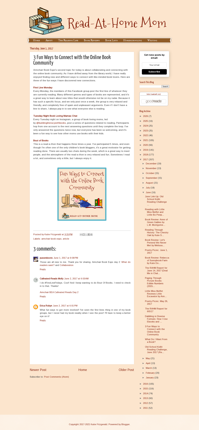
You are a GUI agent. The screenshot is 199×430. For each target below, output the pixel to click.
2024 (146, 126)
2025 (146, 121)
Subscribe (154, 71)
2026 (146, 116)
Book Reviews (92, 40)
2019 (146, 150)
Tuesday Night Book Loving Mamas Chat (55, 115)
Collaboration (66, 265)
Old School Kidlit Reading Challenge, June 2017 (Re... (156, 350)
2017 (146, 159)
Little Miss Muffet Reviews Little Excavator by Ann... (156, 294)
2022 (146, 135)
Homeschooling (132, 40)
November (151, 168)
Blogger (125, 424)
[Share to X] (86, 234)
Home (36, 40)
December (151, 163)
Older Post (126, 370)
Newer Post (38, 370)
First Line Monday (42, 87)
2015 (146, 388)
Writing (152, 40)
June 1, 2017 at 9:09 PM (65, 258)
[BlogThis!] (83, 234)
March (149, 368)
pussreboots (46, 258)
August (150, 183)
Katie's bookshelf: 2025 (154, 94)
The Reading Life (68, 40)
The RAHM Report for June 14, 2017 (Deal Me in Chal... (156, 271)
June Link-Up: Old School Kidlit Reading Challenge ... (156, 200)
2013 (146, 398)
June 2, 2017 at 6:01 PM (65, 305)
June (148, 192)
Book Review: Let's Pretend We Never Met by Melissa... (155, 243)
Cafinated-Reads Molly (51, 278)
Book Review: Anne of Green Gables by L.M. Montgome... (156, 222)
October (150, 173)
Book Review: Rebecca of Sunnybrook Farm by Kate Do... (157, 260)
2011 (146, 408)
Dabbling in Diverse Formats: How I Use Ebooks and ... (156, 319)
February (150, 373)
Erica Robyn (46, 305)
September (152, 178)
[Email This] (81, 234)
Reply (43, 269)
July (148, 187)
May (148, 358)
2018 (146, 154)
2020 (146, 145)
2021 (146, 140)
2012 (146, 403)
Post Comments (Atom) (56, 377)
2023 (146, 130)
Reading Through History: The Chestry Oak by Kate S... (156, 233)
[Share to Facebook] (88, 234)
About (49, 40)
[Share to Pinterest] (91, 234)
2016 (146, 384)
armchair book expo (51, 238)
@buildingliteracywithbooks (51, 123)
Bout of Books (40, 140)
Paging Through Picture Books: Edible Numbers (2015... (154, 282)
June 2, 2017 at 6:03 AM (76, 278)
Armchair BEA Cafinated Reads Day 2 (59, 292)
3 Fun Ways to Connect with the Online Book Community (155, 330)
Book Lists (111, 40)
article (66, 238)
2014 (146, 393)
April (148, 363)
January (150, 377)
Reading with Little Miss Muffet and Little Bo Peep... (154, 212)
